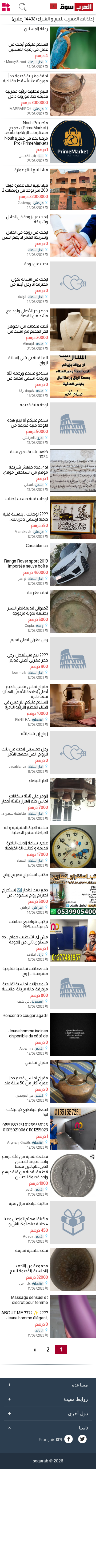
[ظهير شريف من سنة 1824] (73, 490)
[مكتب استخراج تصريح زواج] (73, 913)
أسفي (39, 485)
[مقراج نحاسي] (73, 1101)
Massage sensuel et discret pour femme (29, 1300)
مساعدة (48, 1385)
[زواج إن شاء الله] (73, 752)
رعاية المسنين (36, 29)
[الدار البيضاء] (73, 819)
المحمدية (37, 1001)
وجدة (39, 626)
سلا (40, 156)
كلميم (39, 1095)
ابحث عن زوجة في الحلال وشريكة (27, 219)
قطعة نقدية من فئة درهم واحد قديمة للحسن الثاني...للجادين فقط (25, 1161)
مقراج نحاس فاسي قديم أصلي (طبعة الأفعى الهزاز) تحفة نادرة (25, 691)
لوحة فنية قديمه (34, 404)
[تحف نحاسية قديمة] (73, 1289)
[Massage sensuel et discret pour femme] (73, 1336)
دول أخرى (48, 1413)
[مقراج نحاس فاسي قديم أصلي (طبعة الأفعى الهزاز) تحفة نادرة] (73, 725)
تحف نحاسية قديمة (31, 1250)
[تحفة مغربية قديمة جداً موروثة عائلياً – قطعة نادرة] (73, 114)
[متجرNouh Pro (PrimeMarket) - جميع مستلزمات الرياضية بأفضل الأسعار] (73, 161)
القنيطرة (37, 720)
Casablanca (37, 545)
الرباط (39, 1330)
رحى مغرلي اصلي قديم (29, 639)
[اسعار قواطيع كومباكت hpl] (73, 1148)
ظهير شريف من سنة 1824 (29, 454)
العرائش (37, 907)
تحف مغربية (37, 592)
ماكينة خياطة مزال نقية (28, 1203)
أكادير (39, 1048)
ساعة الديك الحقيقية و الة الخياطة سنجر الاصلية (26, 830)
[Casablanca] (73, 584)
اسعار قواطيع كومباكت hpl (27, 1112)
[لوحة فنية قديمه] (73, 423)
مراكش (38, 109)
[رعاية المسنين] (73, 67)
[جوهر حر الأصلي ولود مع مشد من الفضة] (73, 349)
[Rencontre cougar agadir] (73, 1054)
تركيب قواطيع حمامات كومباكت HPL (28, 924)
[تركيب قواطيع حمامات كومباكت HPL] (73, 960)
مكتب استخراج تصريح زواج (25, 874)
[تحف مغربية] (73, 631)
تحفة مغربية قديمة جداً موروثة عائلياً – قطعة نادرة (25, 78)
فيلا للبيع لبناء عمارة (31, 170)
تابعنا (47, 1427)
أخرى (40, 438)
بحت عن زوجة (36, 263)
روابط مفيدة (48, 1399)
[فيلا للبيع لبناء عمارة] (73, 208)
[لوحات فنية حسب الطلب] (73, 537)
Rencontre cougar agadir (25, 1015)
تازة (41, 954)
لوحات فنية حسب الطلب (26, 498)
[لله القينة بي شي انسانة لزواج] (73, 396)
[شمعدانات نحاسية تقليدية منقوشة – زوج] (73, 987)
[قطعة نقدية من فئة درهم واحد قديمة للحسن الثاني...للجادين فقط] (73, 1195)
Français (47, 1439)
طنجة (39, 344)
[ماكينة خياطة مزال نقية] (73, 1222)
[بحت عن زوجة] (73, 282)
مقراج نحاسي (36, 1062)
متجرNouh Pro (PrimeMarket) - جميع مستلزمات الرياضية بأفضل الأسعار (25, 128)
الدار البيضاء (35, 62)
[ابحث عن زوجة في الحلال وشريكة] (73, 255)
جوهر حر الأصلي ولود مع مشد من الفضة (27, 313)
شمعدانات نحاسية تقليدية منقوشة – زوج (25, 971)
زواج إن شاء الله (34, 733)
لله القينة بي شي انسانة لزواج (28, 360)
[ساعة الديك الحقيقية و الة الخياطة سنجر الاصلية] (73, 866)
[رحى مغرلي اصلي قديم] (73, 658)
